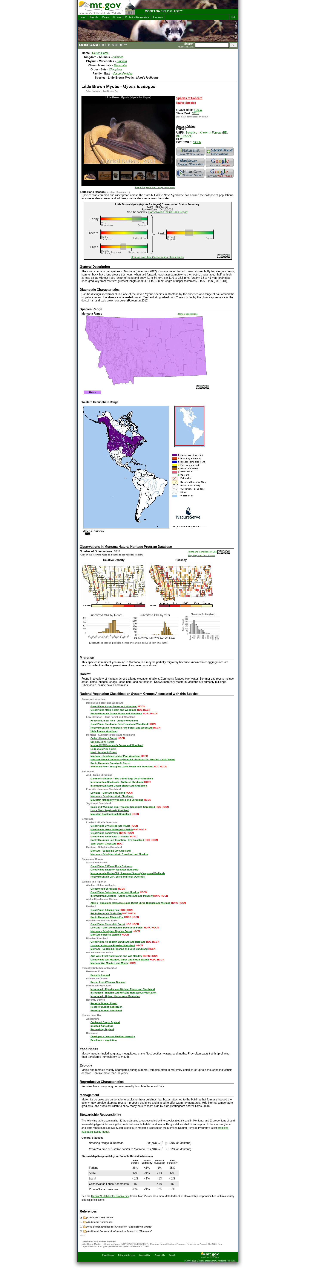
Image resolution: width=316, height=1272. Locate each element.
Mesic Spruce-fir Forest (104, 752)
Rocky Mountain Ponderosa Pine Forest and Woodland (122, 727)
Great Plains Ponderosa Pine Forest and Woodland (119, 724)
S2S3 (195, 113)
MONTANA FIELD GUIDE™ (164, 11)
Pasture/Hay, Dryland (102, 1029)
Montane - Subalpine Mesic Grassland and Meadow (119, 854)
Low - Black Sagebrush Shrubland (110, 810)
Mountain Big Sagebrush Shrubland (111, 814)
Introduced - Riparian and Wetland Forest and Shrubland (123, 989)
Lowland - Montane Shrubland (108, 792)
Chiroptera (115, 69)
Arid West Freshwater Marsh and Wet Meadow (116, 956)
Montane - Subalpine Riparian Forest (111, 931)
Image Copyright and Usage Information (155, 187)
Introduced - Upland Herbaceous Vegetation (115, 996)
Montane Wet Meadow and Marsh (109, 963)
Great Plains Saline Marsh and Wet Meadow (115, 892)
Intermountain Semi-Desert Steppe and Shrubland (119, 785)
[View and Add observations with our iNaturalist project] (191, 156)
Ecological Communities (137, 17)
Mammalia (120, 65)
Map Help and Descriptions (201, 555)
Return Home (100, 53)
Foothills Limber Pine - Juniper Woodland (114, 720)
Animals (94, 17)
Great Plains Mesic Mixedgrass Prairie (112, 829)
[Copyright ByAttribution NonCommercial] (223, 257)
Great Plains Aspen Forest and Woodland (114, 706)
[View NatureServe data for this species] (191, 177)
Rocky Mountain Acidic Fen (106, 913)
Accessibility (144, 1255)
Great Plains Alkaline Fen (105, 910)
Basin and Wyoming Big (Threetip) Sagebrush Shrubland (123, 807)
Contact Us (160, 1255)
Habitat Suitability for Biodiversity (110, 1196)
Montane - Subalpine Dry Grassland (111, 850)
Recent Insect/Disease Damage (108, 982)
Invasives (158, 17)
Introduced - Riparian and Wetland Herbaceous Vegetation (123, 992)
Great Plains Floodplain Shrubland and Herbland (118, 941)
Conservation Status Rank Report (167, 212)
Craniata (122, 61)
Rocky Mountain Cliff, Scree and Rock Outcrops (118, 876)
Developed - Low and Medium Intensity (113, 1036)
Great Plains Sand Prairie (104, 833)
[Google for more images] (220, 167)
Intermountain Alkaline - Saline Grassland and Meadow (122, 896)
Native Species (186, 102)
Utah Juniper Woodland (104, 731)
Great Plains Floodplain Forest (108, 924)
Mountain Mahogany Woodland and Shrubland (117, 800)
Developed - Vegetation (104, 1040)
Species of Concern (189, 98)
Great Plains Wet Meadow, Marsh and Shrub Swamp (120, 959)
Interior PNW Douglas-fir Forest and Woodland (117, 745)
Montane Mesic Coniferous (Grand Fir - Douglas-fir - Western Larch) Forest (133, 759)
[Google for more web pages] (220, 177)
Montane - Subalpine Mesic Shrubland (112, 796)
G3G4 (198, 110)
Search (172, 1255)
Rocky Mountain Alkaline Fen (107, 917)
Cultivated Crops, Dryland (105, 1022)
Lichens (117, 17)
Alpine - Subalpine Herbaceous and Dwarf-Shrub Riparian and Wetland (130, 903)
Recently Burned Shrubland (106, 1010)
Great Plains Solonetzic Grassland (110, 836)
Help (234, 17)
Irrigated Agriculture (102, 1026)
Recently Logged (100, 975)
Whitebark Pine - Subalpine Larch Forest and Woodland (122, 766)
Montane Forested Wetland (106, 934)
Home (83, 17)
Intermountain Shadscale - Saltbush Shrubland (117, 782)
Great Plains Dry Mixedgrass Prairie (110, 826)
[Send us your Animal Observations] (220, 156)
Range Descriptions (188, 314)
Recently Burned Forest (104, 1003)
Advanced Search (185, 47)
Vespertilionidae (122, 73)
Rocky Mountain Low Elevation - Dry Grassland (117, 840)
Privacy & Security (126, 1255)
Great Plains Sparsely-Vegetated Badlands (114, 869)
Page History (108, 1255)
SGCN (197, 142)
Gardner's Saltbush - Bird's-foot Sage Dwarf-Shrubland (122, 778)
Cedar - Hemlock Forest (104, 738)
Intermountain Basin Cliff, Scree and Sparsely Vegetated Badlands (128, 873)
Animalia (117, 57)
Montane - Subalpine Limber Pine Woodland (115, 756)
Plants (105, 17)
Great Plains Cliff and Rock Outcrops (111, 866)
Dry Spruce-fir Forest (102, 742)
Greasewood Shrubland (104, 888)
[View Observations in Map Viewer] (191, 167)
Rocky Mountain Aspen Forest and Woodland (116, 713)
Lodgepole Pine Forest (103, 749)
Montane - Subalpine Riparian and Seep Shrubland (119, 949)
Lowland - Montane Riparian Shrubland (113, 945)
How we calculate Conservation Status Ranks (157, 257)
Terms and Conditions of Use (202, 552)
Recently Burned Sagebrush (106, 1007)
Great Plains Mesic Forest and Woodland (114, 710)
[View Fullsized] (113, 606)
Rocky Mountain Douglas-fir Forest (110, 763)
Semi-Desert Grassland (104, 843)
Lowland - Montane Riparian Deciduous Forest (117, 927)
